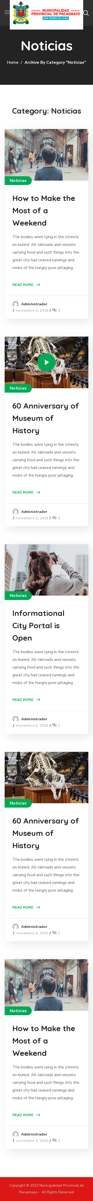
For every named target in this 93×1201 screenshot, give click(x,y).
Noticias (18, 180)
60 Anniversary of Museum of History (45, 418)
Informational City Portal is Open (38, 625)
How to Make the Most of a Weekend (43, 210)
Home (12, 62)
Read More (22, 284)
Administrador (34, 304)
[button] (85, 13)
